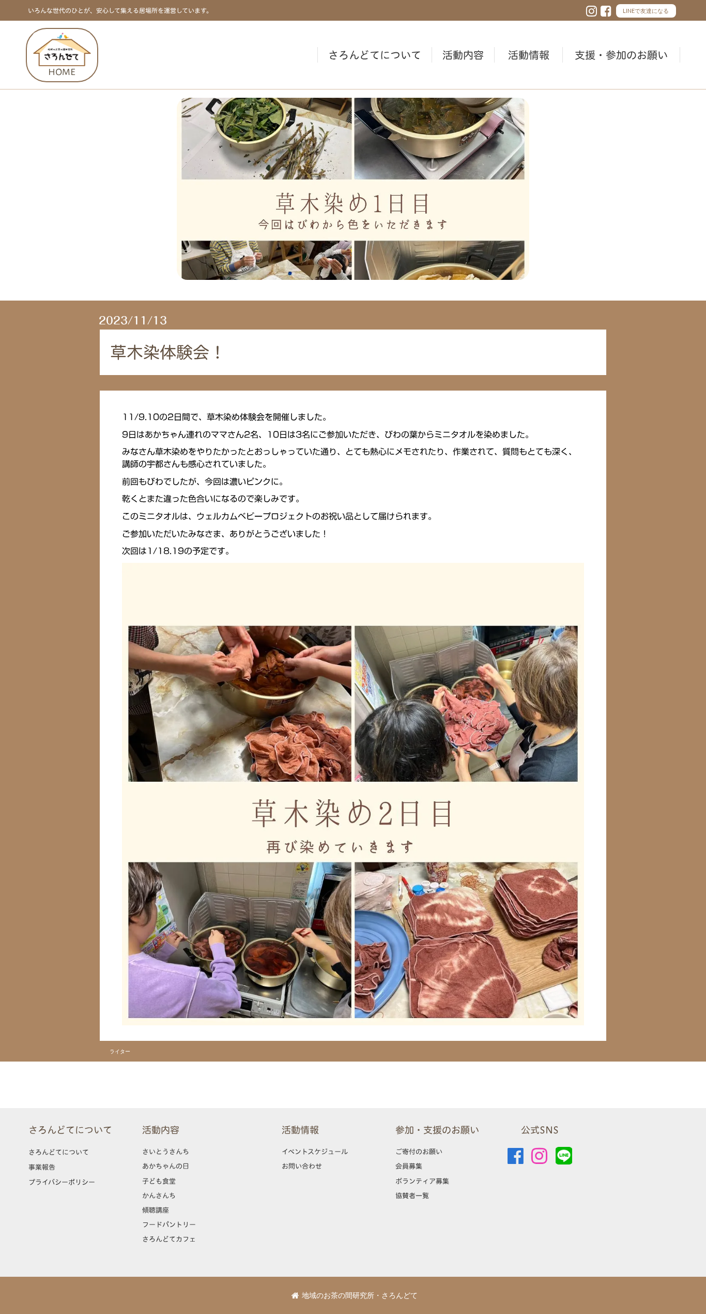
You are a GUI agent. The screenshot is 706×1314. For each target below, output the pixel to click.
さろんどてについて (374, 55)
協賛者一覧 (412, 1195)
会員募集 (408, 1166)
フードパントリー (169, 1224)
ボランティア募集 (422, 1181)
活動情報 (528, 55)
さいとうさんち (165, 1151)
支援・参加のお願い (621, 55)
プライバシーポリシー (61, 1182)
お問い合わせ (302, 1166)
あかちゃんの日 (165, 1166)
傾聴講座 (155, 1210)
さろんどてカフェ (169, 1239)
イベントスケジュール (315, 1151)
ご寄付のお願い (418, 1151)
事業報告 (41, 1167)
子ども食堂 (159, 1181)
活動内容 (463, 55)
